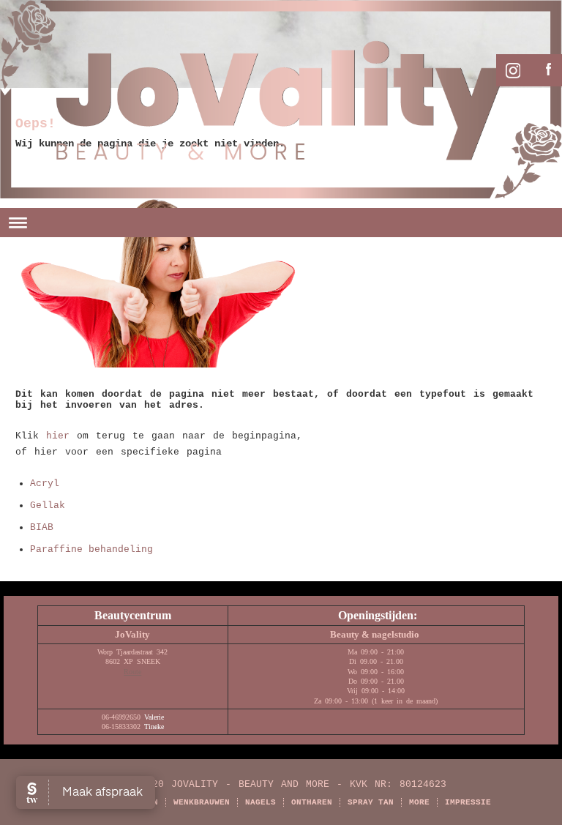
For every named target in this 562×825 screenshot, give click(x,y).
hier (58, 435)
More (419, 802)
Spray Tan (371, 802)
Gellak (47, 505)
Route (132, 672)
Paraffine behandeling (91, 549)
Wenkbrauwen (201, 802)
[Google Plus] (509, 68)
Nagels (260, 802)
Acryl (44, 483)
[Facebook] (545, 68)
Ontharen (311, 802)
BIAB (41, 527)
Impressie (468, 802)
